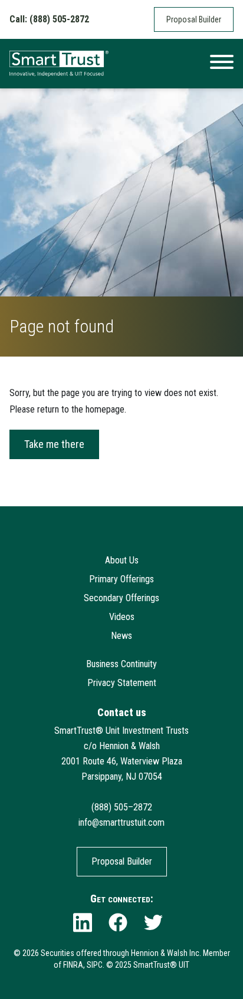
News (121, 635)
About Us (122, 560)
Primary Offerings (121, 579)
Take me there (54, 444)
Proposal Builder (193, 19)
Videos (121, 616)
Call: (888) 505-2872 (49, 19)
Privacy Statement (121, 682)
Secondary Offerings (121, 598)
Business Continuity (121, 664)
